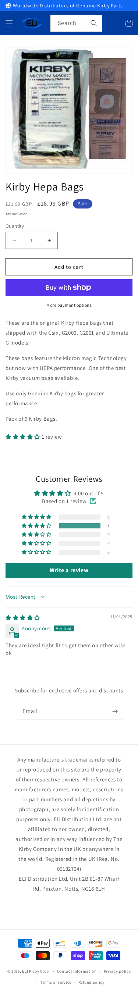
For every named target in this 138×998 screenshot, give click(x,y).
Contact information (77, 971)
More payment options (69, 305)
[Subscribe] (115, 711)
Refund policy (91, 982)
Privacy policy (117, 971)
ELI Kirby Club (35, 971)
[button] (9, 23)
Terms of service (55, 982)
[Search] (94, 23)
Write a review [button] (69, 570)
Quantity (15, 226)
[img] (23, 617)
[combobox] (76, 23)
